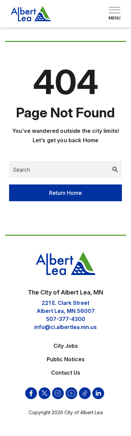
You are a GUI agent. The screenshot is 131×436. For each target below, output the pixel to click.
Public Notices (66, 359)
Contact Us (65, 372)
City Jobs (65, 345)
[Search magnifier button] (115, 169)
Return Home (65, 192)
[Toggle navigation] (114, 13)
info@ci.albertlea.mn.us (65, 327)
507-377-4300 (65, 319)
